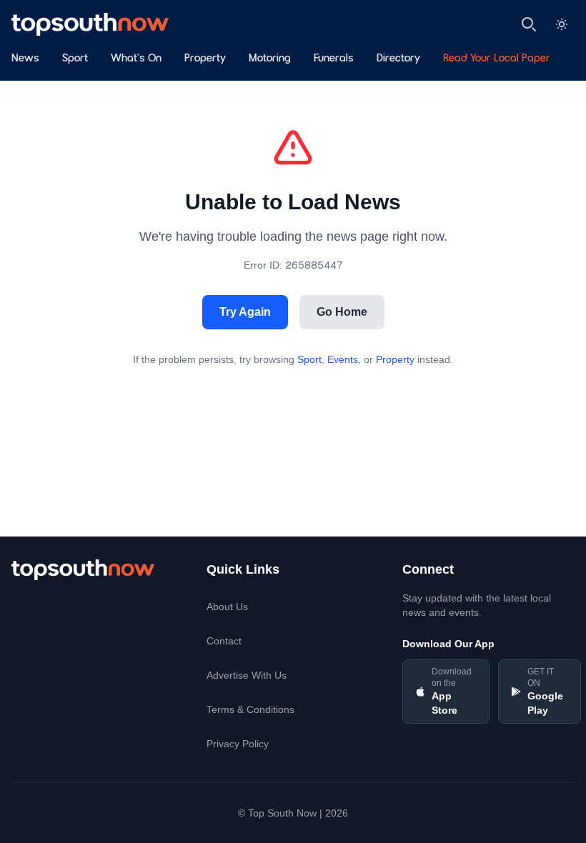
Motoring (270, 58)
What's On (136, 58)
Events (342, 359)
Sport (75, 58)
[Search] (528, 24)
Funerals (334, 58)
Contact (224, 641)
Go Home (342, 312)
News (25, 58)
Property (205, 58)
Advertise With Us (247, 675)
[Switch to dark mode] (562, 24)
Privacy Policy (238, 743)
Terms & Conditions (250, 709)
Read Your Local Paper (496, 58)
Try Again (245, 312)
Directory (398, 58)
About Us (227, 606)
